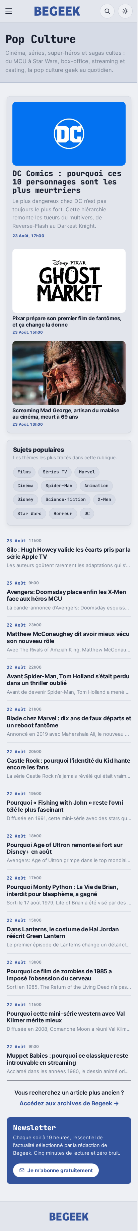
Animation (96, 486)
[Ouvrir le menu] (10, 11)
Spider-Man (59, 486)
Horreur (63, 513)
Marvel (87, 472)
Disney (25, 499)
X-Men (104, 499)
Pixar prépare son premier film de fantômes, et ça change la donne (66, 321)
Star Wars (29, 513)
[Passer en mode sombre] (125, 11)
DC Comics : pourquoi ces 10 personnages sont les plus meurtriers (66, 181)
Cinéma (25, 486)
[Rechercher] (107, 11)
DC (87, 513)
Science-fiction (66, 499)
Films (24, 472)
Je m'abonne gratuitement (60, 1170)
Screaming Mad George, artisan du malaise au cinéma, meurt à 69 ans (65, 413)
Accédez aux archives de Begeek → (69, 1103)
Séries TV (55, 472)
